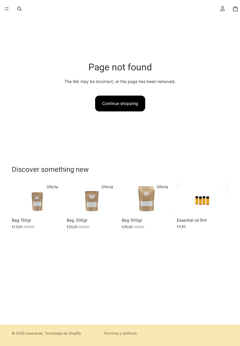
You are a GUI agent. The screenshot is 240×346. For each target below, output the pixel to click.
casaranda (34, 333)
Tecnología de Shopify (62, 333)
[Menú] (6, 9)
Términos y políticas (120, 333)
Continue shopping (120, 103)
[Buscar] (19, 8)
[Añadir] (54, 205)
